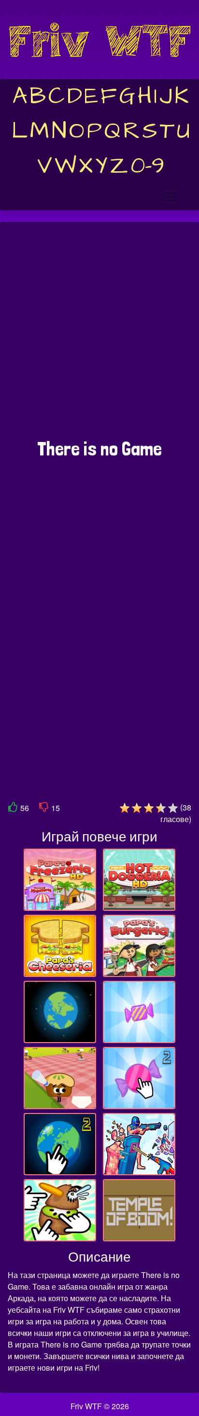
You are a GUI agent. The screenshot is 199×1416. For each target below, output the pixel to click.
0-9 (147, 166)
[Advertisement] (99, 335)
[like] (13, 808)
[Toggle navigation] (170, 196)
